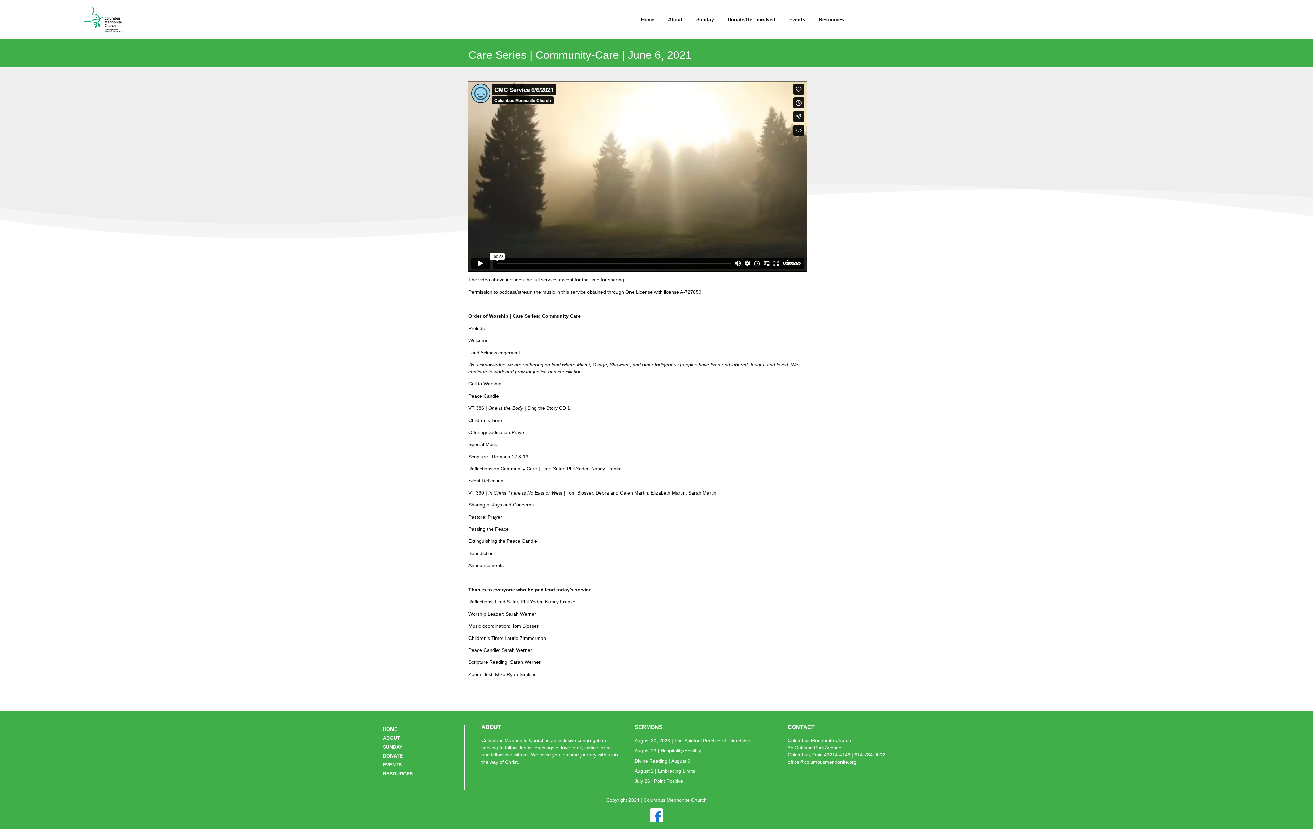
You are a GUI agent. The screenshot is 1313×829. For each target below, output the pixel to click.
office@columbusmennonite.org (822, 762)
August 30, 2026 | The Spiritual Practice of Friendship (692, 741)
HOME (390, 729)
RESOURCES (398, 773)
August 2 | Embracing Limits (665, 771)
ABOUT (391, 738)
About (675, 19)
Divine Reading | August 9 (662, 761)
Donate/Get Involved (751, 19)
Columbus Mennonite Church (819, 740)
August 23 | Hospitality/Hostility (668, 750)
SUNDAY (392, 747)
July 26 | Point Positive (659, 781)
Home (647, 19)
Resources (831, 19)
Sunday (705, 19)
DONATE (393, 756)
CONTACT (801, 727)
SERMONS (649, 727)
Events (797, 19)
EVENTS (392, 764)
